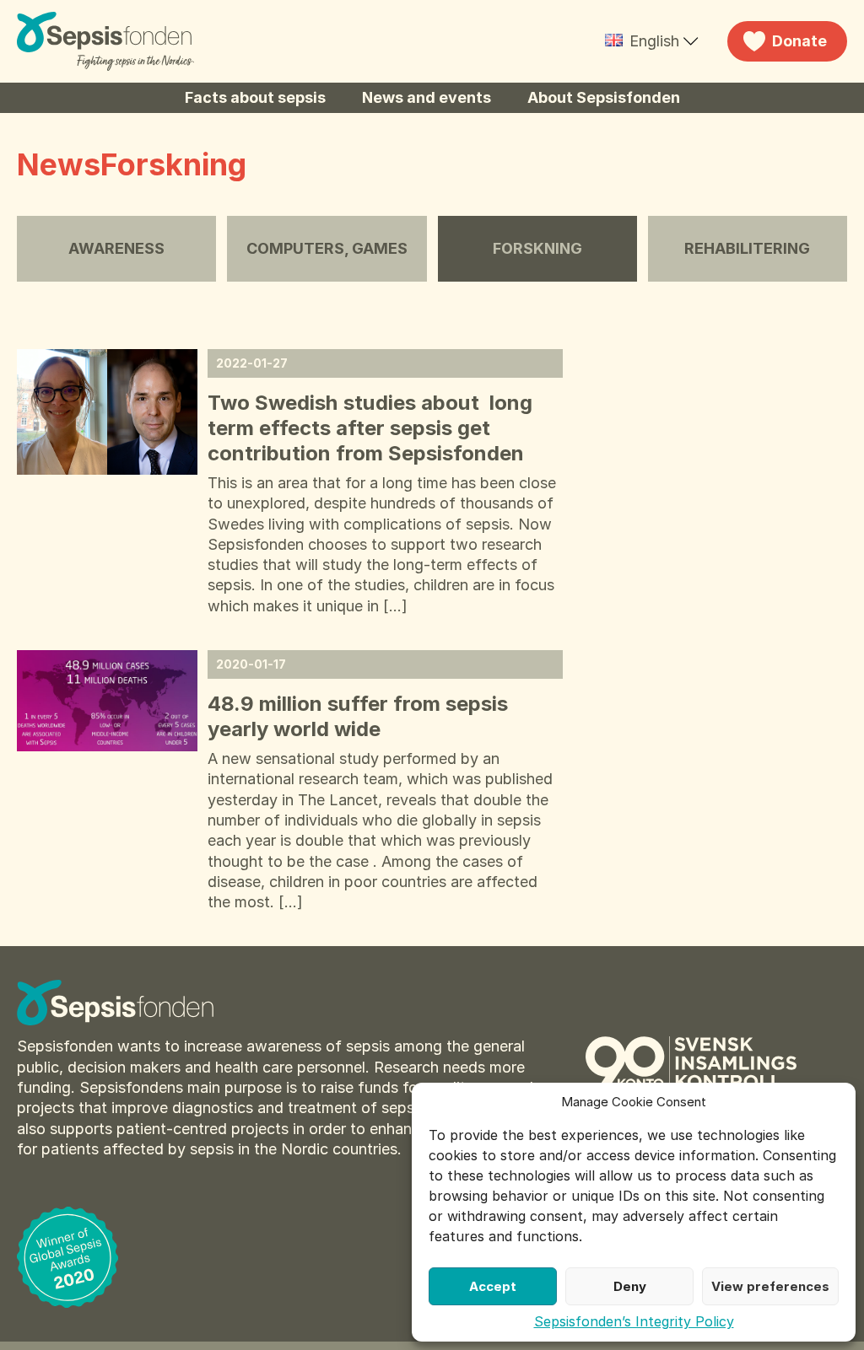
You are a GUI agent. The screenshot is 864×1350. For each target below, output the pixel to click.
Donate (799, 41)
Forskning (537, 248)
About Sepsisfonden (603, 97)
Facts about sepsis (255, 97)
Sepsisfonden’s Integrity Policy (634, 1321)
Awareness (116, 248)
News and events (426, 97)
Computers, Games (327, 248)
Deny (629, 1286)
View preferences (770, 1286)
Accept (492, 1286)
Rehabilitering (747, 248)
